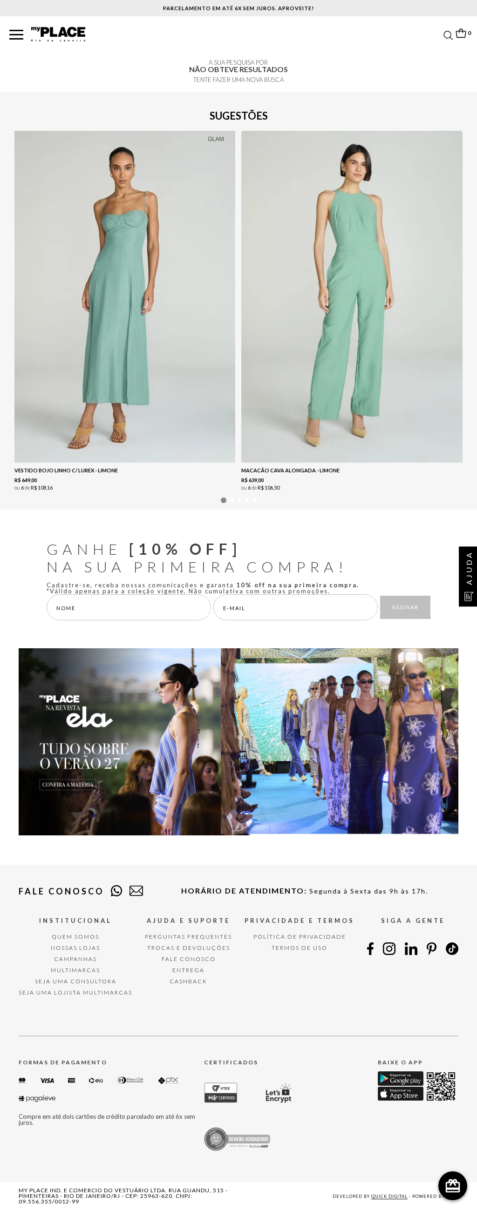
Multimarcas (75, 970)
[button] (16, 35)
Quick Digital (389, 1196)
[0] (461, 33)
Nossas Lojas (75, 947)
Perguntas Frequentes (188, 936)
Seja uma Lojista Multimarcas (75, 992)
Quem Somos (75, 936)
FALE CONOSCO (189, 958)
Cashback (188, 981)
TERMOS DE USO (299, 947)
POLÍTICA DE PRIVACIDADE (299, 936)
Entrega (188, 970)
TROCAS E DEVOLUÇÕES (188, 947)
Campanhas (75, 958)
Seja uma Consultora (75, 981)
